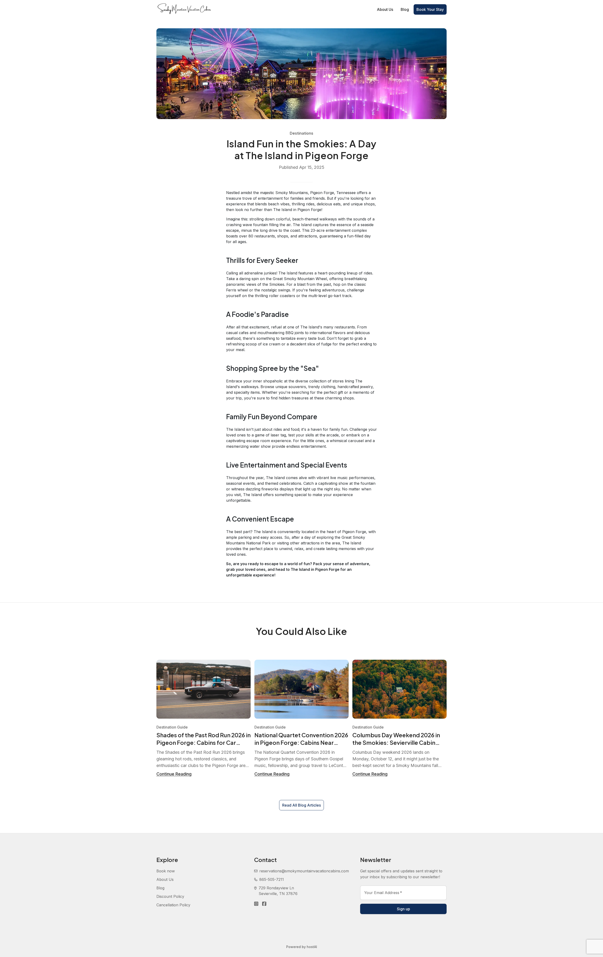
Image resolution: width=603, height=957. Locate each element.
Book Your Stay (430, 9)
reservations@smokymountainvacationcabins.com (304, 871)
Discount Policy (170, 896)
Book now (165, 871)
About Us (385, 9)
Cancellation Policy (173, 905)
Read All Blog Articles (301, 805)
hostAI (312, 947)
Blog (405, 9)
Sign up (403, 909)
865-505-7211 (271, 879)
